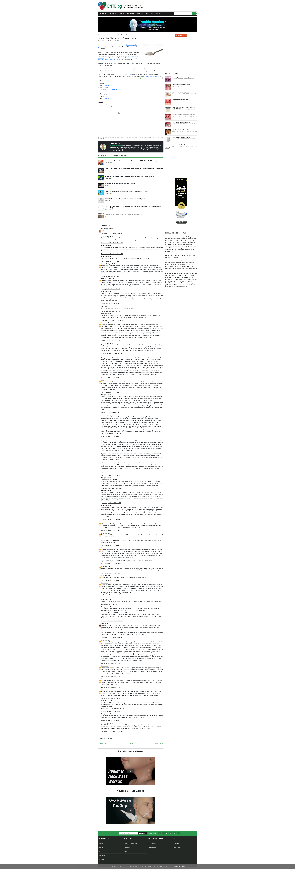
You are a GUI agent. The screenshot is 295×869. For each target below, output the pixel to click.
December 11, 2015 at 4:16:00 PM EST (112, 637)
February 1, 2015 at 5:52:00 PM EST (111, 519)
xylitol (104, 138)
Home (131, 743)
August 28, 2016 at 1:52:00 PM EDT (111, 663)
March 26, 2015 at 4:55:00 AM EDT (111, 530)
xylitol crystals (108, 85)
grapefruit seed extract (110, 89)
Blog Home (113, 13)
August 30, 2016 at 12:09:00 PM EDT (111, 698)
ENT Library (130, 13)
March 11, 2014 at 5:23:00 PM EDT (111, 377)
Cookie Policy (177, 844)
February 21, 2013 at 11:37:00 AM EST (112, 254)
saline (159, 137)
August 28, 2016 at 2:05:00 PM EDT (111, 676)
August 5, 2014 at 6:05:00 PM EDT (110, 475)
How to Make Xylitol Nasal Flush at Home (181, 144)
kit (127, 137)
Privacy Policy (177, 847)
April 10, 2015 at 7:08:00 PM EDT (110, 597)
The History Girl (106, 229)
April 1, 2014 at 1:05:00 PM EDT (110, 412)
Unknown (104, 522)
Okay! (183, 866)
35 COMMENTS (118, 40)
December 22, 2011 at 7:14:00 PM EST (112, 233)
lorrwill (103, 623)
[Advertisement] (181, 163)
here (117, 65)
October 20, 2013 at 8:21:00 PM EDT (111, 340)
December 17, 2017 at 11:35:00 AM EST (112, 732)
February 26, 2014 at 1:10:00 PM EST (111, 353)
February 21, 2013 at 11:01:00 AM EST (112, 243)
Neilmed (156, 76)
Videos (121, 13)
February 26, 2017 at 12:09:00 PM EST (112, 711)
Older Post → (159, 743)
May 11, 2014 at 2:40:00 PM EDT (110, 436)
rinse (153, 137)
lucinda (103, 323)
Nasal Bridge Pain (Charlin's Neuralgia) (181, 137)
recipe (150, 137)
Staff (100, 851)
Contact (101, 859)
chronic (110, 137)
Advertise (126, 851)
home (116, 137)
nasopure (137, 137)
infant (119, 137)
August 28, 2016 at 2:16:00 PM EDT (111, 687)
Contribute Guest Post (130, 844)
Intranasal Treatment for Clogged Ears (180, 92)
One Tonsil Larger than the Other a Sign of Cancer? (183, 114)
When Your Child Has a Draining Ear (180, 129)
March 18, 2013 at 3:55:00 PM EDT (111, 261)
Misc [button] (157, 13)
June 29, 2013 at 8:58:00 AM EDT (110, 304)
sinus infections (110, 60)
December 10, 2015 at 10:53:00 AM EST (112, 621)
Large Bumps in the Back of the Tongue (181, 77)
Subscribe (140, 13)
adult (103, 137)
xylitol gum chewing (127, 56)
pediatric (146, 137)
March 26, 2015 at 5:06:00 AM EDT (111, 564)
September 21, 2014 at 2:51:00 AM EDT (112, 488)
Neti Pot (151, 76)
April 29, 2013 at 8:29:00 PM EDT (110, 276)
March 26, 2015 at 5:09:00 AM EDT (111, 573)
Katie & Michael (106, 278)
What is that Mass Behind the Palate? (180, 99)
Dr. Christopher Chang (116, 145)
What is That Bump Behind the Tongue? (181, 84)
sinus (162, 137)
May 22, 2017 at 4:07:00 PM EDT (110, 720)
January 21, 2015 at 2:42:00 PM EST (111, 503)
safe (156, 137)
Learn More (176, 866)
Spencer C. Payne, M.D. (108, 264)
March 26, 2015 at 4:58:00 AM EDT (111, 545)
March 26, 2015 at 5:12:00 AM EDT (111, 580)
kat (102, 380)
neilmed (142, 137)
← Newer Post (102, 743)
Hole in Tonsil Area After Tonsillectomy (181, 122)
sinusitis (100, 138)
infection (124, 137)
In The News (152, 844)
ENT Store (149, 13)
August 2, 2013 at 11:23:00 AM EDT (111, 311)
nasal (133, 137)
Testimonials (152, 847)
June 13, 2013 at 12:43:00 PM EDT (110, 289)
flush (113, 137)
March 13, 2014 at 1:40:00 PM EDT (111, 392)
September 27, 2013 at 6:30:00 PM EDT (112, 320)
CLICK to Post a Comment (105, 738)
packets (130, 74)
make (129, 137)
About (101, 847)
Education (102, 855)
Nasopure (146, 76)
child (106, 137)
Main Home (103, 13)
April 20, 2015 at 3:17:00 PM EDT (110, 604)
